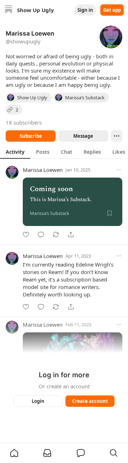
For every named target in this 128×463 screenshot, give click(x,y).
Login (38, 401)
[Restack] (56, 234)
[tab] (15, 151)
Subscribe (31, 136)
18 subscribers (24, 122)
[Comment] (41, 234)
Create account (90, 401)
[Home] (8, 10)
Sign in (85, 10)
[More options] (118, 169)
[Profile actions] (116, 136)
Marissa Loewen (43, 169)
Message (83, 136)
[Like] (26, 234)
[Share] (71, 234)
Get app (112, 10)
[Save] (109, 213)
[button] (14, 453)
